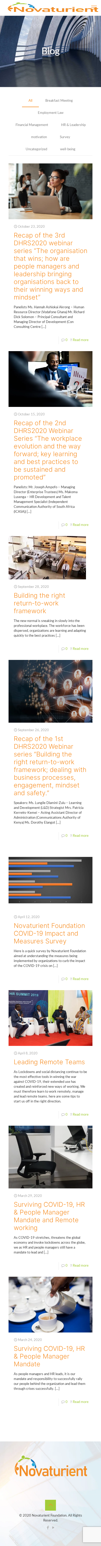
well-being (67, 149)
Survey (65, 137)
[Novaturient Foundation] (52, 7)
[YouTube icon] (53, 1528)
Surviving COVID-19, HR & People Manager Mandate (49, 1356)
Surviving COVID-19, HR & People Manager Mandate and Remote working (49, 1216)
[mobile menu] (94, 7)
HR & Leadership (73, 125)
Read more (81, 340)
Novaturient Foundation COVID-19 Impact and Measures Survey (49, 933)
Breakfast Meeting (59, 100)
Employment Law (50, 113)
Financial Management (32, 125)
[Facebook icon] (48, 1528)
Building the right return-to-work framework (39, 603)
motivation (39, 137)
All (30, 100)
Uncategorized (36, 149)
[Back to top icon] (50, 1505)
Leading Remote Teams (49, 1062)
